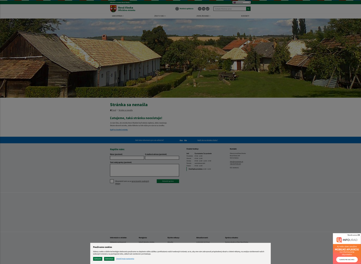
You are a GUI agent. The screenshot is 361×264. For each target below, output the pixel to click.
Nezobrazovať (353, 235)
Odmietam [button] (109, 259)
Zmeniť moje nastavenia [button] (125, 259)
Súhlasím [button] (97, 259)
